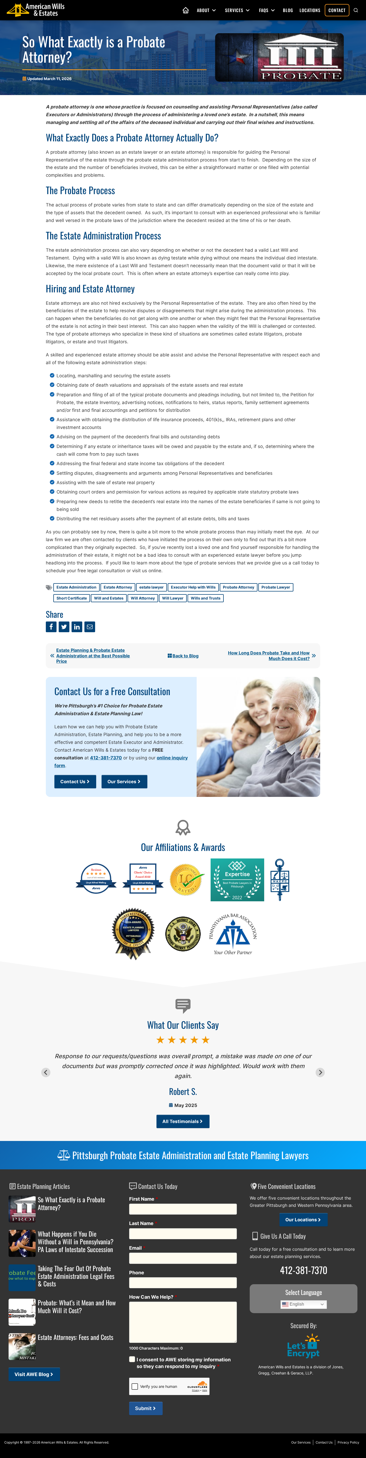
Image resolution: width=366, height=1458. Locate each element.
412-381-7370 (106, 757)
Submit (143, 1408)
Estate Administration (76, 587)
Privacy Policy (348, 1442)
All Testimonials (180, 1121)
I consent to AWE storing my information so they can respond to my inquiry (184, 1363)
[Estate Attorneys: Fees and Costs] (22, 1346)
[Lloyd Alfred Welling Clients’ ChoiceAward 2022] (143, 893)
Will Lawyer (173, 598)
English (296, 1304)
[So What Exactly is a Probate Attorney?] (22, 1209)
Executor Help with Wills (193, 587)
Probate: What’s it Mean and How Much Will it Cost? (77, 1306)
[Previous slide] (46, 1072)
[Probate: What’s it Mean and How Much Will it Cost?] (22, 1312)
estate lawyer (151, 587)
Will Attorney (143, 598)
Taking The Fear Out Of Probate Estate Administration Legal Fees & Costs (76, 1275)
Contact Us (72, 781)
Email (137, 1248)
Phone (136, 1272)
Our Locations (301, 1219)
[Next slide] (320, 1072)
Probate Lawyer (276, 587)
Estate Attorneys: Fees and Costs (75, 1337)
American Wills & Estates (59, 1442)
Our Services (121, 781)
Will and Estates (109, 598)
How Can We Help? (153, 1297)
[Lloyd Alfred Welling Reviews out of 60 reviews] (96, 893)
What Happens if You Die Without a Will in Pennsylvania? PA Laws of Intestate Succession (76, 1241)
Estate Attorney (118, 587)
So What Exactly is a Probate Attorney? (71, 1203)
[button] (355, 10)
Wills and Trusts (206, 598)
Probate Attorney (238, 587)
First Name (143, 1199)
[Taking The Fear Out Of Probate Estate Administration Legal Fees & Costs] (22, 1277)
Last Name (143, 1223)
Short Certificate (72, 598)
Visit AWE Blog (31, 1374)
